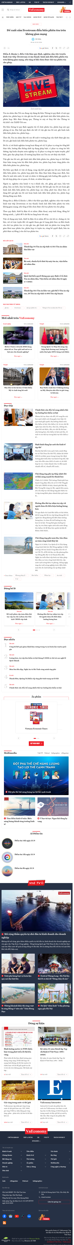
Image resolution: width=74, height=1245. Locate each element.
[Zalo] (29, 1216)
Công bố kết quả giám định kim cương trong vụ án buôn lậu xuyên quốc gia (37, 648)
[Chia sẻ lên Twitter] (56, 48)
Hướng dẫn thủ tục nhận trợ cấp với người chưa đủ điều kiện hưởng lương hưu (51, 506)
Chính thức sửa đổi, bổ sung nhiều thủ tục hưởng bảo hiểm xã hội (51, 411)
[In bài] (4, 48)
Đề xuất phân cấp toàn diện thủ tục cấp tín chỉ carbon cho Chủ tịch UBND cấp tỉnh (19, 616)
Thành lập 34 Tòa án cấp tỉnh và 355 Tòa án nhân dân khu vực (45, 248)
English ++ (61, 2)
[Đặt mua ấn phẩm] (65, 9)
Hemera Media (34, 1239)
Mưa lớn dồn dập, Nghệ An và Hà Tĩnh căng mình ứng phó (32, 669)
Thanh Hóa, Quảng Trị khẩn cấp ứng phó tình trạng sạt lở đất (34, 679)
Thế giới (42, 324)
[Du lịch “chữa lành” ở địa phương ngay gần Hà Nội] (54, 993)
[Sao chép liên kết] (64, 48)
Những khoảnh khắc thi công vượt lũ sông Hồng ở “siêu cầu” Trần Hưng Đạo (18, 1009)
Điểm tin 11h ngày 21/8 (25, 855)
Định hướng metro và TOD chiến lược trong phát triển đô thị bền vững (18, 1052)
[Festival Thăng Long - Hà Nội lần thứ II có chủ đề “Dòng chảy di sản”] (54, 963)
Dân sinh (26, 244)
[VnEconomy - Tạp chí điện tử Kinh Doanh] (36, 1131)
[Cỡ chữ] (8, 48)
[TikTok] (23, 1216)
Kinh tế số (37, 17)
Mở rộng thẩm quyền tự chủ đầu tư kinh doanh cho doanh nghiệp (34, 936)
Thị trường (60, 17)
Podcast (47, 753)
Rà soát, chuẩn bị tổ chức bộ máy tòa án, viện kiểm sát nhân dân (45, 262)
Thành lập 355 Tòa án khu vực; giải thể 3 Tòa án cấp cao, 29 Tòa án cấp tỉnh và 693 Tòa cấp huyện (46, 292)
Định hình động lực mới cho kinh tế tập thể (50, 446)
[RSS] (4, 1223)
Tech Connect (48, 2)
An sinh (11, 675)
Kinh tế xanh (49, 17)
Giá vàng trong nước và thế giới (17, 1103)
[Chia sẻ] (67, 48)
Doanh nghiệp (7, 324)
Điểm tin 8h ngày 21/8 (24, 868)
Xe (30, 2)
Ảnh (3, 1181)
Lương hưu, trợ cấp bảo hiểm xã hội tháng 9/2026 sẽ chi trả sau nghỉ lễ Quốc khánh (37, 659)
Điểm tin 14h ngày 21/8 (25, 841)
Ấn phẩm (36, 697)
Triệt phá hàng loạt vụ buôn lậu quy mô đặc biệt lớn (16, 977)
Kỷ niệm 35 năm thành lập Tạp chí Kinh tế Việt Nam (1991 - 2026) (53, 1052)
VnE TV (36, 2)
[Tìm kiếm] (8, 9)
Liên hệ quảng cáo (54, 1202)
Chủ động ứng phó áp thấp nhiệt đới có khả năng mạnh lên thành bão (50, 475)
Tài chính (27, 17)
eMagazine (65, 753)
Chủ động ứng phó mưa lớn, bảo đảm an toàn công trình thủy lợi (51, 539)
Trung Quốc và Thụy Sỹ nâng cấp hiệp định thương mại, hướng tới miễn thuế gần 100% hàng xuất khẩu (54, 349)
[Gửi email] (60, 48)
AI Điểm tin (36, 834)
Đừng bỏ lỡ (10, 588)
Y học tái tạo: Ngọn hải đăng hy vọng (52, 820)
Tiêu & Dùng (20, 2)
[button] (54, 629)
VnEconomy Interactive (50, 1103)
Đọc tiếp (8, 406)
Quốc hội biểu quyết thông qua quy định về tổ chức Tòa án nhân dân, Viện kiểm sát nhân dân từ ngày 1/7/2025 (46, 279)
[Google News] (44, 48)
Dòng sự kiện (36, 1023)
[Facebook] (4, 1216)
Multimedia (10, 753)
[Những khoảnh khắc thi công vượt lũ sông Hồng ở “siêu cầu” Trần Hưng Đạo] (18, 993)
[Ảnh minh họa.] (36, 67)
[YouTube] (17, 1216)
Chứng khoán (7, 2)
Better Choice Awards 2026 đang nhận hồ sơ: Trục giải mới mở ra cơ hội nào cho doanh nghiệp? (18, 349)
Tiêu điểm (10, 17)
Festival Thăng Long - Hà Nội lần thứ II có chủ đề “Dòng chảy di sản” (53, 977)
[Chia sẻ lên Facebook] (52, 48)
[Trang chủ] (3, 17)
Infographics (55, 753)
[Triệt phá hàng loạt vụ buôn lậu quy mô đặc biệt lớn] (18, 963)
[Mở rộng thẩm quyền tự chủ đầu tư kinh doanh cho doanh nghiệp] (36, 910)
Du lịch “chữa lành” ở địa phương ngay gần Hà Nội (53, 1007)
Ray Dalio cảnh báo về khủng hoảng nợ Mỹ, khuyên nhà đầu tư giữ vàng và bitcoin (54, 390)
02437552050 (46, 1197)
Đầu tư (18, 17)
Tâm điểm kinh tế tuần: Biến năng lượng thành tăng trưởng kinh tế (19, 821)
